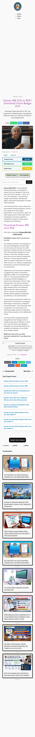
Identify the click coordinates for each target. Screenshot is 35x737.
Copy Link (7, 362)
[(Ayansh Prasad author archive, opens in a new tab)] (16, 445)
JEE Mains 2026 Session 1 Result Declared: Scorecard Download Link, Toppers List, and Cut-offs (16, 646)
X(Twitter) (26, 350)
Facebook (26, 123)
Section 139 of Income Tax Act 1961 (16, 386)
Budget (6, 155)
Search (29, 182)
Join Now (27, 159)
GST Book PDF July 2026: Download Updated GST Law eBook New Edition (17, 336)
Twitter (20, 123)
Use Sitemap (24, 175)
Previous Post (9, 371)
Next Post (27, 371)
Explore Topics (11, 175)
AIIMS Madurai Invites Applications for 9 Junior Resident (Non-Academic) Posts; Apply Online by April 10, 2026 (17, 617)
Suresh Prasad (20, 343)
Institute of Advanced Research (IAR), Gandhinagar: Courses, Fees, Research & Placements (17, 504)
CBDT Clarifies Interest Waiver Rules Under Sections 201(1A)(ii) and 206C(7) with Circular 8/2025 (17, 533)
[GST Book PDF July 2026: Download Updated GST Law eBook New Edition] (17, 464)
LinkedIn (20, 350)
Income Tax (15, 152)
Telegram (23, 365)
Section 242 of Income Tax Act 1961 (16, 381)
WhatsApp (13, 123)
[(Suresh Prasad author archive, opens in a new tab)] (28, 445)
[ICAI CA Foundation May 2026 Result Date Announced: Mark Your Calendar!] (17, 663)
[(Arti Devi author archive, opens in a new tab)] (6, 445)
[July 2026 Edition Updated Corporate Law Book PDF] (17, 577)
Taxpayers (13, 155)
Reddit (17, 365)
